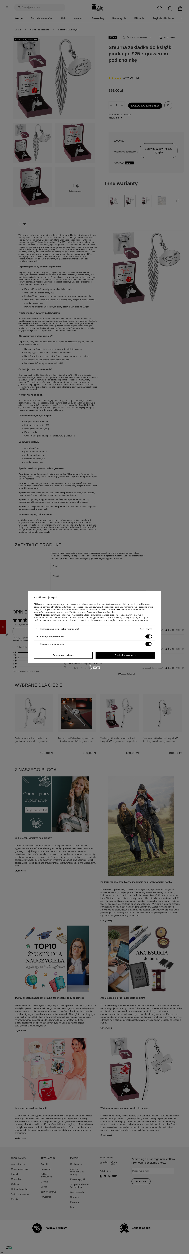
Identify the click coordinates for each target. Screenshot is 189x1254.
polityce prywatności (110, 609)
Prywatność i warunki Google (100, 612)
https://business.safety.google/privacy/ (53, 615)
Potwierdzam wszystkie (125, 655)
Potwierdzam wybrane (63, 655)
